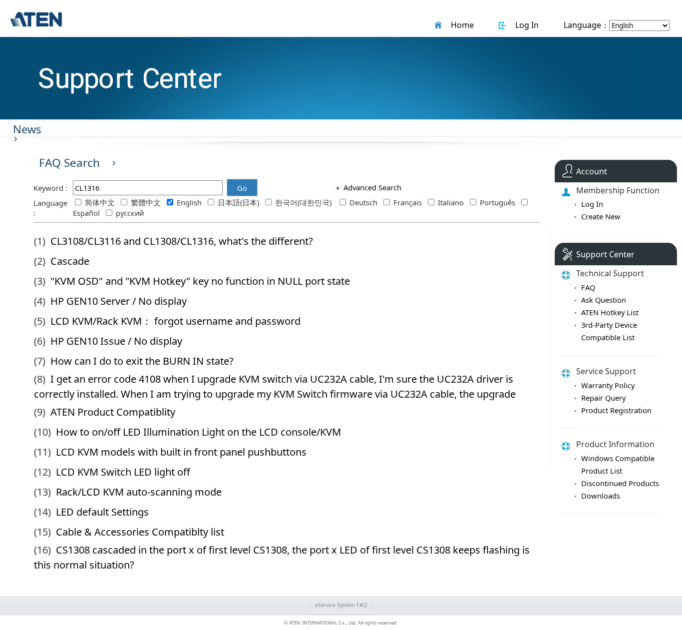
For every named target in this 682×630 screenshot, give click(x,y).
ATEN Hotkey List (610, 312)
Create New (601, 216)
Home (460, 24)
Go (242, 188)
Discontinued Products (620, 483)
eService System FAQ (341, 605)
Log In (525, 24)
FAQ (588, 287)
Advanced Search (371, 187)
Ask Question (603, 300)
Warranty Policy (608, 385)
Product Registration (616, 410)
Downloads (600, 496)
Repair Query (603, 398)
